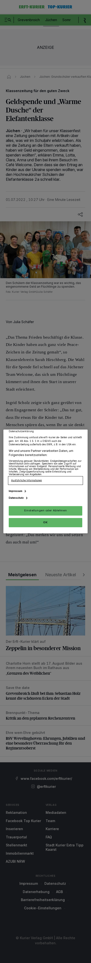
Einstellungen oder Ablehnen (45, 510)
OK (45, 522)
